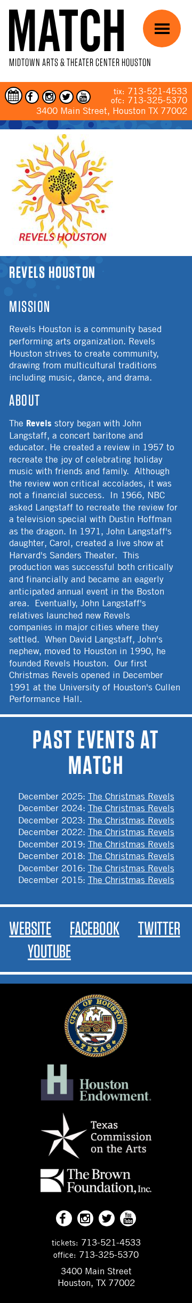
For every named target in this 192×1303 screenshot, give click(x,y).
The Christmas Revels (131, 796)
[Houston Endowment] (96, 1101)
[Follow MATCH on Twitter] (66, 97)
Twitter (159, 928)
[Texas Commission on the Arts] (96, 1160)
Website (30, 928)
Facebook (94, 928)
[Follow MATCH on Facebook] (32, 97)
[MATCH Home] (66, 30)
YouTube (49, 951)
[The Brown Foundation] (96, 1194)
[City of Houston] (96, 1054)
